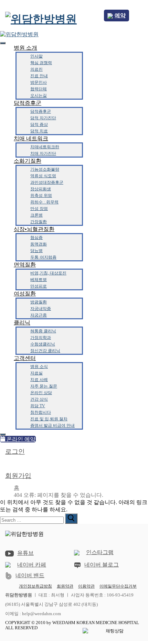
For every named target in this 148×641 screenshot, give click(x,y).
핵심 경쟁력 (41, 62)
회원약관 (65, 586)
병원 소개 (25, 48)
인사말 (36, 56)
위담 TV (37, 405)
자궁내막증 (40, 308)
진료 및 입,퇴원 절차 (48, 419)
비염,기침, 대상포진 (48, 273)
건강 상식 (39, 399)
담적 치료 (39, 131)
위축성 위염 (41, 195)
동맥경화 (38, 244)
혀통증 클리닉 (43, 331)
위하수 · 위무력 (44, 202)
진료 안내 (39, 75)
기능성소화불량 (44, 169)
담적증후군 (27, 103)
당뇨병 (36, 250)
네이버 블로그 (101, 565)
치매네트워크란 (44, 146)
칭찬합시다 (40, 412)
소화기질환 (27, 161)
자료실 (36, 373)
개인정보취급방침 (35, 586)
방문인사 (38, 82)
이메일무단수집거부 (118, 586)
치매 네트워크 (31, 138)
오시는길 (38, 95)
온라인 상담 (41, 392)
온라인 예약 (20, 439)
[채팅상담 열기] (112, 631)
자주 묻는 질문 (43, 386)
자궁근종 (38, 315)
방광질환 (38, 302)
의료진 (36, 69)
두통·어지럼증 (43, 257)
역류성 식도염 (43, 175)
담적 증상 (39, 124)
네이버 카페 (31, 565)
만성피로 (38, 286)
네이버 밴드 (29, 575)
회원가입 (18, 475)
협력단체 (38, 89)
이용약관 (86, 586)
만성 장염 (39, 208)
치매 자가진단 (43, 153)
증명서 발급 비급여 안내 (52, 425)
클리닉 (22, 322)
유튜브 (25, 553)
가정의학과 (40, 337)
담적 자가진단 (43, 118)
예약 (120, 15)
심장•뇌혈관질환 (34, 229)
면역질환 (25, 265)
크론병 (36, 215)
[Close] (3, 434)
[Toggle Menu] (3, 43)
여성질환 (25, 294)
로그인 (15, 451)
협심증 (36, 237)
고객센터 (25, 358)
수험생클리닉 (42, 344)
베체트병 (38, 279)
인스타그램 (100, 552)
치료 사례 (39, 379)
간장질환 (38, 221)
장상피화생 (40, 189)
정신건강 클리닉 (45, 350)
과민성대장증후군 (46, 182)
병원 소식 (39, 366)
